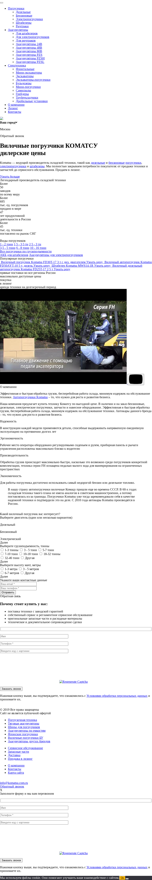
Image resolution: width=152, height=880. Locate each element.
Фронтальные (25, 69)
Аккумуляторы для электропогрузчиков (56, 255)
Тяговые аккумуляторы (23, 723)
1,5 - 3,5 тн (21, 244)
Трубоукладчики (27, 97)
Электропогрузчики (29, 19)
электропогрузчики (13, 166)
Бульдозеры (23, 83)
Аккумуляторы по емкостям (27, 730)
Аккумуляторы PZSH (30, 58)
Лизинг (13, 108)
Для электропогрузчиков (32, 37)
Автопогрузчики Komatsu (30, 397)
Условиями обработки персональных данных (116, 695)
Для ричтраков (26, 40)
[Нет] (127, 878)
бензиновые (116, 162)
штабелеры (37, 166)
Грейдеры (22, 94)
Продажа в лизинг (20, 758)
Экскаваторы (25, 76)
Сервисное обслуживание (25, 748)
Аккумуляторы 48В (29, 47)
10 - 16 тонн (38, 248)
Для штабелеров (27, 33)
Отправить (8, 592)
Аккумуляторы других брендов (29, 741)
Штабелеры (23, 22)
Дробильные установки (32, 101)
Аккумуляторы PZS (29, 54)
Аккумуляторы (18, 29)
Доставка (14, 755)
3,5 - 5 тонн (7, 248)
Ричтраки (22, 26)
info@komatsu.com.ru (14, 783)
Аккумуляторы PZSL (30, 62)
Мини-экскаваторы (29, 72)
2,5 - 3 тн (35, 244)
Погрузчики (16, 8)
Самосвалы (23, 90)
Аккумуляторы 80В (29, 51)
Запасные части (18, 751)
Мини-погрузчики (28, 87)
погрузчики (133, 162)
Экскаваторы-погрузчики (33, 79)
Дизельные (23, 12)
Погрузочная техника (22, 720)
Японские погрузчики (23, 734)
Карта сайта (16, 772)
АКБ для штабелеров (14, 255)
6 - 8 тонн (22, 248)
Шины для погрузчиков (24, 727)
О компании (16, 104)
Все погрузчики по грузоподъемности (26, 251)
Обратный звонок (12, 786)
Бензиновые (24, 15)
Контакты (14, 111)
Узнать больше (10, 176)
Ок (122, 877)
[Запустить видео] (135, 379)
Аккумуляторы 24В (29, 44)
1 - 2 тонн (6, 244)
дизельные (98, 162)
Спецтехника (17, 65)
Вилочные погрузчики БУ (25, 737)
